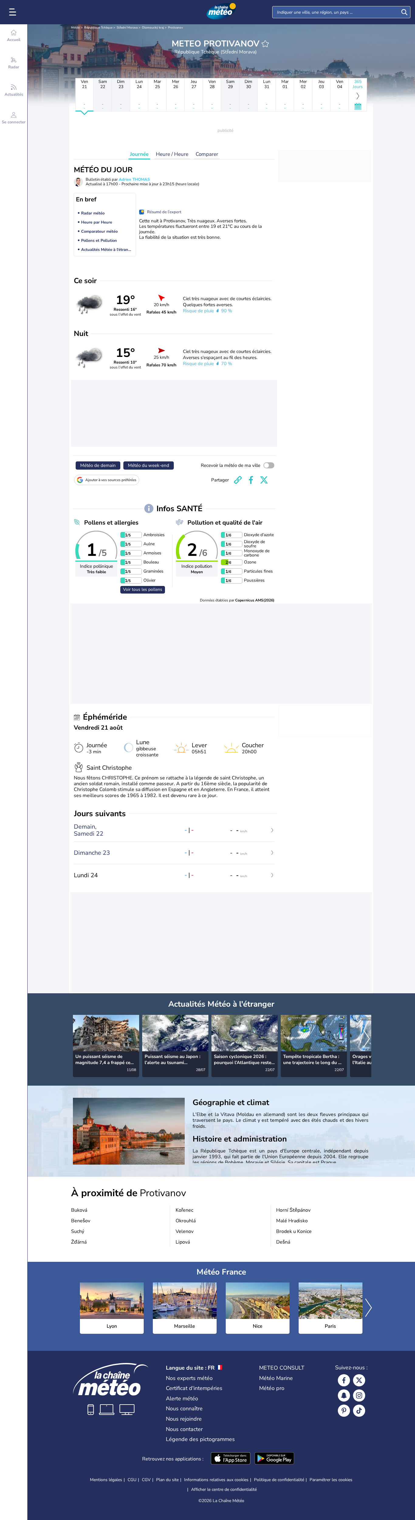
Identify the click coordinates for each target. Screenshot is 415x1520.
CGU (132, 1480)
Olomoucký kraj (153, 28)
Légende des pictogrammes (200, 1439)
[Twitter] (359, 1380)
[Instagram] (359, 1395)
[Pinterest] (344, 1411)
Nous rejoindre (184, 1418)
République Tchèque (98, 28)
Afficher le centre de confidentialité (224, 1489)
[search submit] (404, 12)
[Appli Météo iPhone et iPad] (230, 1459)
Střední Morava (127, 28)
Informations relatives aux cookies (216, 1480)
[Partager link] (238, 480)
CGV (146, 1480)
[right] (366, 1039)
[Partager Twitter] (264, 480)
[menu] (14, 12)
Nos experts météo (189, 1378)
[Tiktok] (359, 1411)
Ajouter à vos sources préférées (110, 480)
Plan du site (167, 1480)
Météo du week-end (148, 465)
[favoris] (265, 43)
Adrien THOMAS (134, 179)
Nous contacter (184, 1429)
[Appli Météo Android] (274, 1459)
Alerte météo (182, 1398)
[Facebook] (344, 1380)
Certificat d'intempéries (194, 1388)
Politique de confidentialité (279, 1480)
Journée (139, 154)
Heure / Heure (172, 154)
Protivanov (175, 28)
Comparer (207, 154)
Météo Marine (276, 1378)
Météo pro (271, 1388)
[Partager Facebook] (251, 480)
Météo (75, 28)
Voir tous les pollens (142, 589)
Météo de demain (98, 465)
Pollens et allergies (111, 523)
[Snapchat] (344, 1395)
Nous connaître (184, 1408)
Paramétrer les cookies (331, 1479)
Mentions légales (106, 1480)
